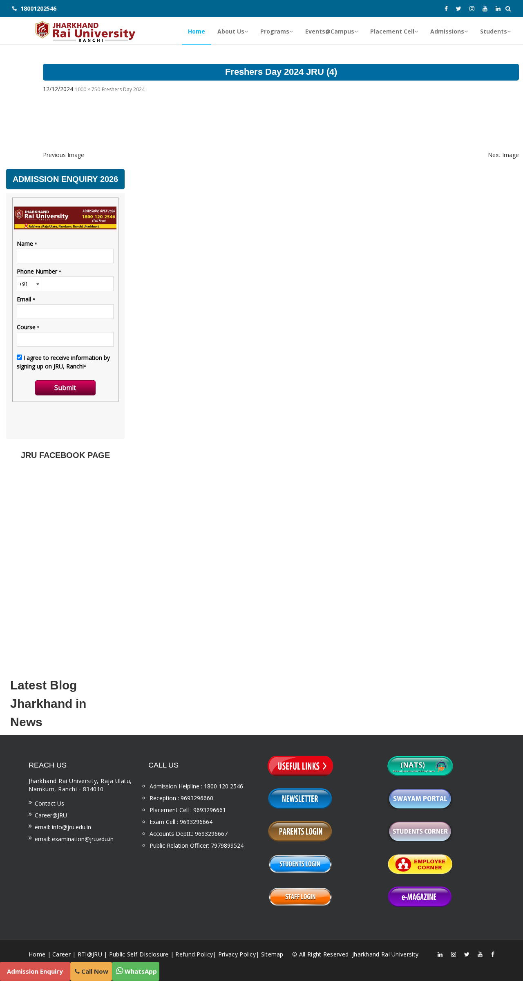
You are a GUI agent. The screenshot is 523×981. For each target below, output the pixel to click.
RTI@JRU (90, 954)
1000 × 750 (87, 89)
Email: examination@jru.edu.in (74, 839)
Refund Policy (194, 954)
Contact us (49, 803)
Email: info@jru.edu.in (63, 827)
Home (37, 954)
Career (61, 954)
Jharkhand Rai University (385, 954)
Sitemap (272, 954)
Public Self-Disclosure (139, 954)
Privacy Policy (237, 954)
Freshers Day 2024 (123, 89)
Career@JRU (51, 815)
